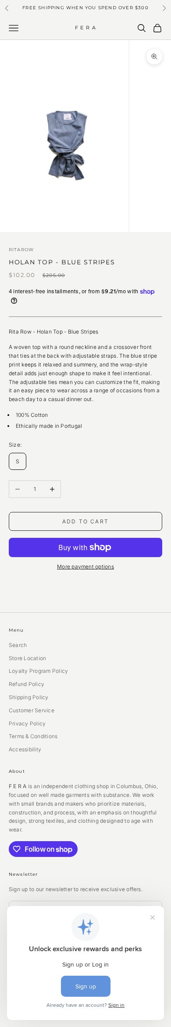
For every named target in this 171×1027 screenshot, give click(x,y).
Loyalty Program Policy (38, 671)
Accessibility (25, 749)
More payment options (85, 566)
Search (18, 645)
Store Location (27, 658)
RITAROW (21, 249)
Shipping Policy (29, 697)
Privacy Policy (27, 723)
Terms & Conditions (33, 736)
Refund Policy (26, 684)
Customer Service (31, 710)
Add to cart (85, 521)
